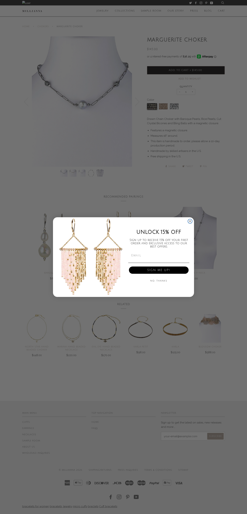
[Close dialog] (190, 221)
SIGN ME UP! (158, 270)
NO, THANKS (158, 281)
